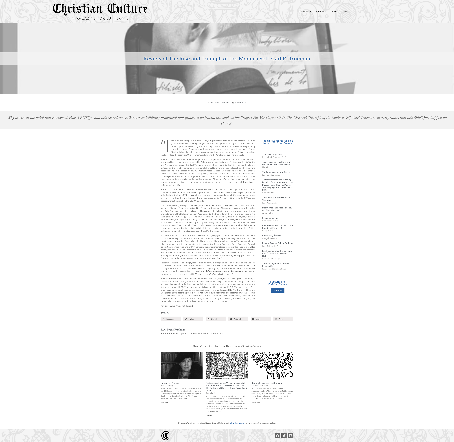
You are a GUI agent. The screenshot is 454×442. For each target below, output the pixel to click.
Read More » (165, 402)
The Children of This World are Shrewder (276, 198)
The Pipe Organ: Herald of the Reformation (275, 264)
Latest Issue (305, 11)
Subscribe (321, 11)
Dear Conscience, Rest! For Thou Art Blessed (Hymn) (277, 209)
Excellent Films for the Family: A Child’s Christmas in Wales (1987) (277, 253)
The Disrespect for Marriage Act (277, 172)
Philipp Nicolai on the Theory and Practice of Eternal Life (277, 226)
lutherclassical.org (237, 423)
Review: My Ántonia (271, 235)
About (333, 11)
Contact (346, 11)
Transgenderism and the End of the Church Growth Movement (276, 163)
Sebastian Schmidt (270, 218)
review (166, 312)
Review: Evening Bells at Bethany (277, 243)
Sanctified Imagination (272, 154)
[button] (171, 319)
